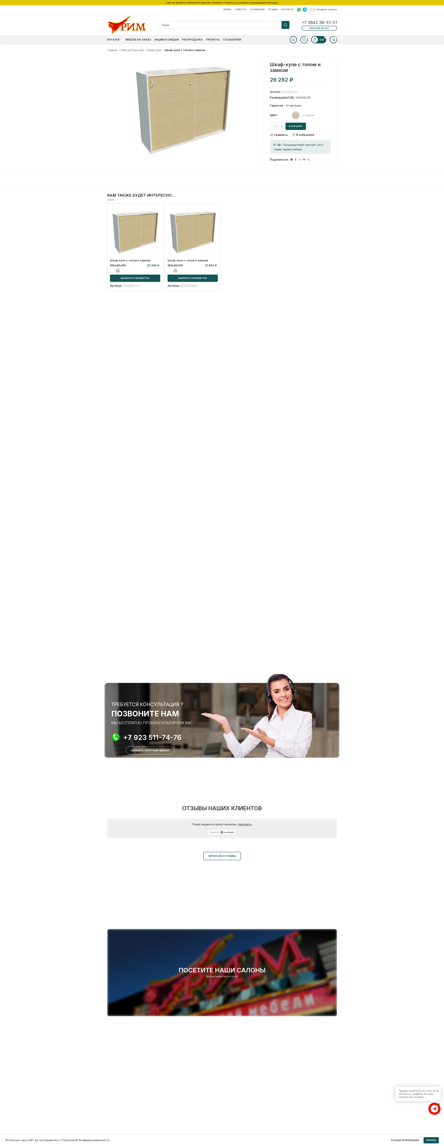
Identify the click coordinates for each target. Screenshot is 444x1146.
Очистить (309, 115)
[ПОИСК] (285, 25)
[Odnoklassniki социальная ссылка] (295, 159)
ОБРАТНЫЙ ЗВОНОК (319, 28)
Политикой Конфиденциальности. (86, 1140)
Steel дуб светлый (132, 50)
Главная (112, 50)
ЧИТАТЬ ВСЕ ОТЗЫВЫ (222, 855)
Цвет (273, 115)
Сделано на (215, 832)
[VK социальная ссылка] (304, 159)
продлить (244, 824)
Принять (431, 1140)
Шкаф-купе (154, 50)
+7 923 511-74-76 (152, 737)
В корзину (295, 126)
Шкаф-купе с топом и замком (130, 260)
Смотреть (157, 220)
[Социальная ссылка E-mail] (291, 159)
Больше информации (405, 1140)
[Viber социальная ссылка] (308, 159)
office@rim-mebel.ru (326, 9)
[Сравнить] (157, 212)
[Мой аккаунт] (293, 39)
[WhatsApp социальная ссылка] (299, 159)
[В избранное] (157, 228)
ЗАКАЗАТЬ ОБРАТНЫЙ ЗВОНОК (150, 750)
